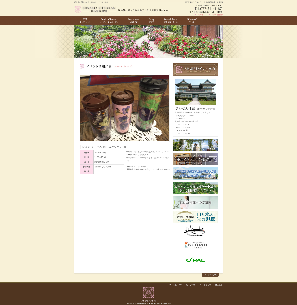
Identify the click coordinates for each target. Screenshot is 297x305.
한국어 (206, 2)
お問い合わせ (217, 15)
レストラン (133, 20)
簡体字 (219, 2)
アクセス (201, 15)
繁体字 (212, 2)
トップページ (84, 20)
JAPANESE (189, 2)
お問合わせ (218, 285)
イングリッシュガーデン (109, 20)
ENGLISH (198, 2)
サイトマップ (205, 285)
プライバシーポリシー (188, 285)
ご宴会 (151, 20)
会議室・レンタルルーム (170, 20)
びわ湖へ (192, 20)
